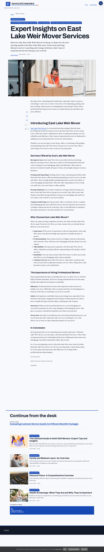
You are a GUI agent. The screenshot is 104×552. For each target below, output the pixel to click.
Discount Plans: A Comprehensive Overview (51, 475)
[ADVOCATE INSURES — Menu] (101, 3)
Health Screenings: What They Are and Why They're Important (60, 493)
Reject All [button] (84, 549)
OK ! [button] (65, 549)
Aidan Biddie (93, 5)
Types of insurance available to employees (17, 511)
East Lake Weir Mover (39, 128)
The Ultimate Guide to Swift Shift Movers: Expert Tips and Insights (58, 439)
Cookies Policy (58, 549)
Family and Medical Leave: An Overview (49, 458)
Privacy (6, 530)
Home (86, 5)
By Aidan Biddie (14, 55)
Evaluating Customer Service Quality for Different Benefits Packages (44, 424)
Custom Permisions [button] (74, 549)
